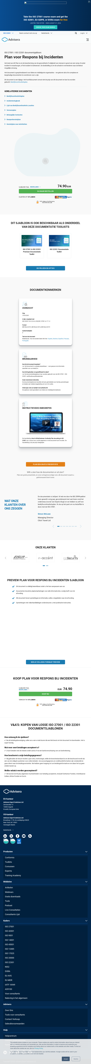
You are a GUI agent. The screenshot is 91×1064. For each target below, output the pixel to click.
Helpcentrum (11, 1036)
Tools (7, 901)
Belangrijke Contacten (14, 115)
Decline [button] (76, 1059)
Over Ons (9, 1010)
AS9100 (8, 989)
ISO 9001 (9, 935)
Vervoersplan (11, 110)
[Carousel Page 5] (70, 526)
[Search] (76, 33)
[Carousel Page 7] (76, 526)
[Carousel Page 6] (73, 526)
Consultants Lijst (12, 914)
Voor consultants (12, 993)
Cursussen (9, 866)
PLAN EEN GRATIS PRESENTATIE (45, 464)
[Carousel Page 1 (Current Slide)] (58, 526)
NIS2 (7, 967)
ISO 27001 (9, 926)
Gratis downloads (12, 896)
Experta (8, 871)
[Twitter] (11, 836)
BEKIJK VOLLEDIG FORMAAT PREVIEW (45, 662)
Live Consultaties (12, 910)
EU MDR (8, 980)
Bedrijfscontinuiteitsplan (15, 96)
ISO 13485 (9, 949)
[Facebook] (17, 836)
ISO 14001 (9, 940)
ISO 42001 (9, 931)
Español (60, 338)
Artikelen (9, 887)
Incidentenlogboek (13, 101)
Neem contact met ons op (28, 33)
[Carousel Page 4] (67, 526)
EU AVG (8, 976)
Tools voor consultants (15, 1015)
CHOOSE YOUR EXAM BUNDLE (45, 27)
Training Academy (13, 875)
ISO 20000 (9, 958)
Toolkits (8, 862)
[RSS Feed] (30, 836)
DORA (7, 971)
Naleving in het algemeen (16, 998)
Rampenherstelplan (14, 119)
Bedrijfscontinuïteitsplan (19, 82)
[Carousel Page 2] (61, 526)
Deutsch (55, 338)
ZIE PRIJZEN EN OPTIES (46, 268)
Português (25, 340)
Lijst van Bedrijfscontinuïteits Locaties (20, 105)
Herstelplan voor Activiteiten (17, 124)
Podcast (8, 905)
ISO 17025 (9, 953)
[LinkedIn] (5, 836)
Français (66, 338)
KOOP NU (45, 694)
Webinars (9, 892)
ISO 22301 (9, 962)
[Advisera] (8, 40)
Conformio (9, 857)
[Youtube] (24, 836)
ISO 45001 (9, 944)
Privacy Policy (39, 1048)
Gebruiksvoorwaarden (14, 1023)
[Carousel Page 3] (64, 526)
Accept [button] (66, 1059)
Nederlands (34, 187)
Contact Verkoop (12, 1019)
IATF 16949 (10, 985)
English (50, 338)
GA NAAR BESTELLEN (45, 191)
